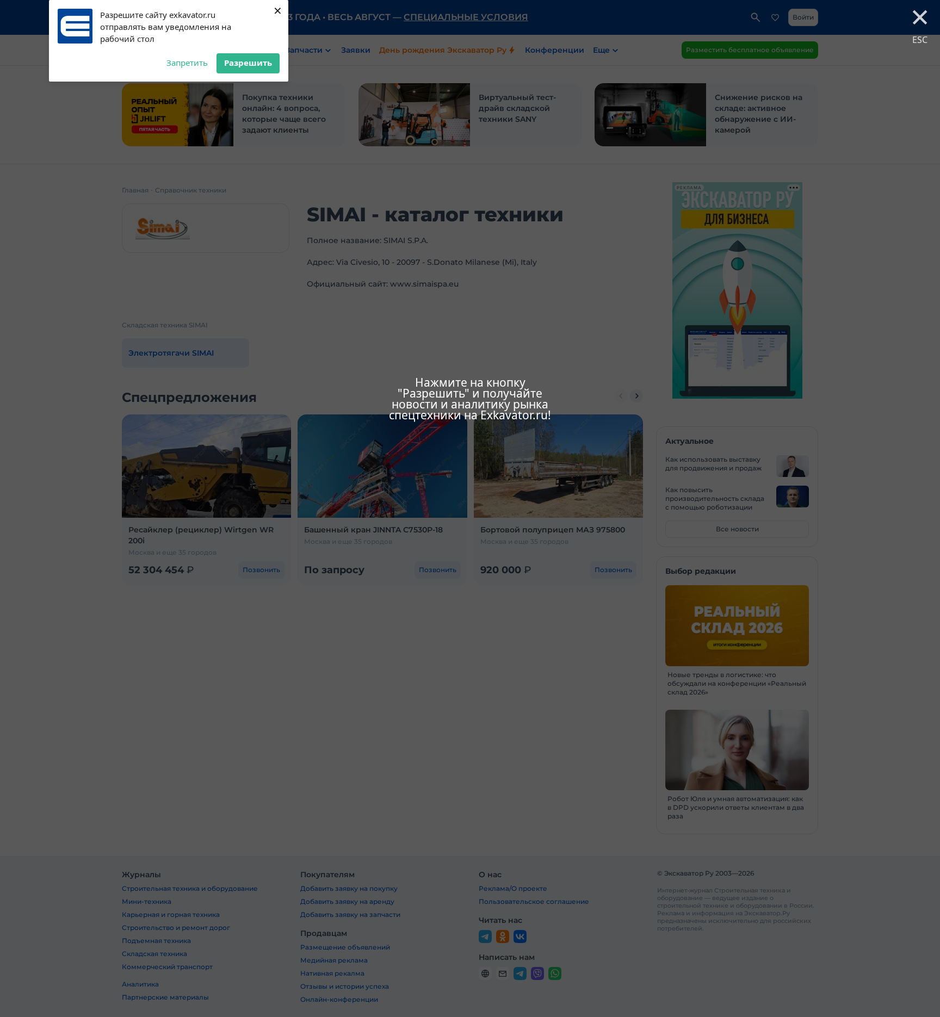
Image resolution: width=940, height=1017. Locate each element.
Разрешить (248, 62)
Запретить (187, 62)
